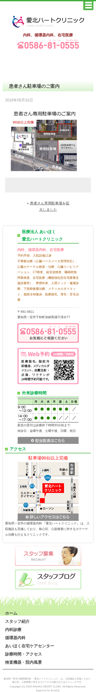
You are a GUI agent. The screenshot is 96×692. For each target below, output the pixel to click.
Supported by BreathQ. (48, 690)
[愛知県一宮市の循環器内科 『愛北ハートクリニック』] (48, 27)
